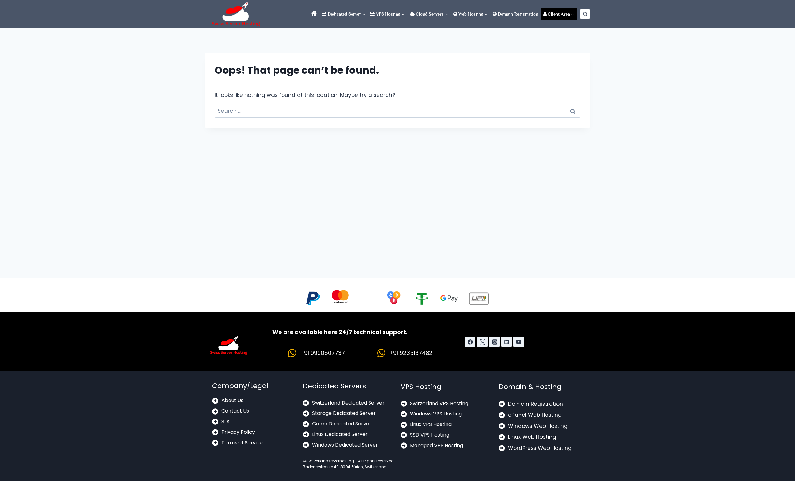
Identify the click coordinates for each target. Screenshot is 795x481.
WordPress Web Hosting (540, 448)
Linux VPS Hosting (431, 424)
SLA (225, 421)
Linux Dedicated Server (340, 434)
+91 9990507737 (322, 353)
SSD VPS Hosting (429, 434)
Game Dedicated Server (341, 423)
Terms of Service (242, 442)
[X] (482, 342)
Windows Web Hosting (538, 426)
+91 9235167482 (411, 353)
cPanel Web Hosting (535, 415)
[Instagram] (494, 342)
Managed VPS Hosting (436, 445)
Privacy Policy (238, 432)
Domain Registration (517, 13)
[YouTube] (518, 342)
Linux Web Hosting (532, 437)
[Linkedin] (506, 342)
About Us (232, 400)
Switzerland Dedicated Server (348, 402)
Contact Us (235, 411)
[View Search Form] (585, 14)
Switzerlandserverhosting (330, 461)
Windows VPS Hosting (436, 413)
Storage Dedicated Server (344, 413)
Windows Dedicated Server (345, 444)
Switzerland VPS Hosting (439, 403)
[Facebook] (470, 342)
